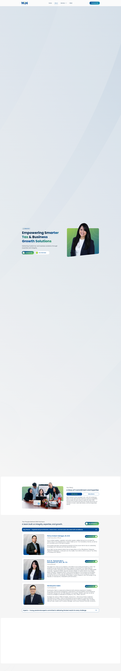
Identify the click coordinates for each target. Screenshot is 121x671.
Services (63, 3)
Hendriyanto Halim (54, 586)
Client (70, 3)
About (56, 3)
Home (50, 3)
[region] (91, 536)
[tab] (74, 494)
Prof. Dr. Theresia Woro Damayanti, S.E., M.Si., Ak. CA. (57, 561)
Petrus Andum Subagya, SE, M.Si (58, 536)
